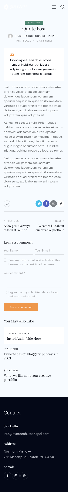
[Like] (7, 203)
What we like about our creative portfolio (27, 378)
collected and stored (21, 296)
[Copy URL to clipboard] (61, 203)
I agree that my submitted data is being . (33, 294)
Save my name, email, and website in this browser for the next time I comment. (34, 262)
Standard (34, 22)
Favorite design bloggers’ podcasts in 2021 (31, 356)
